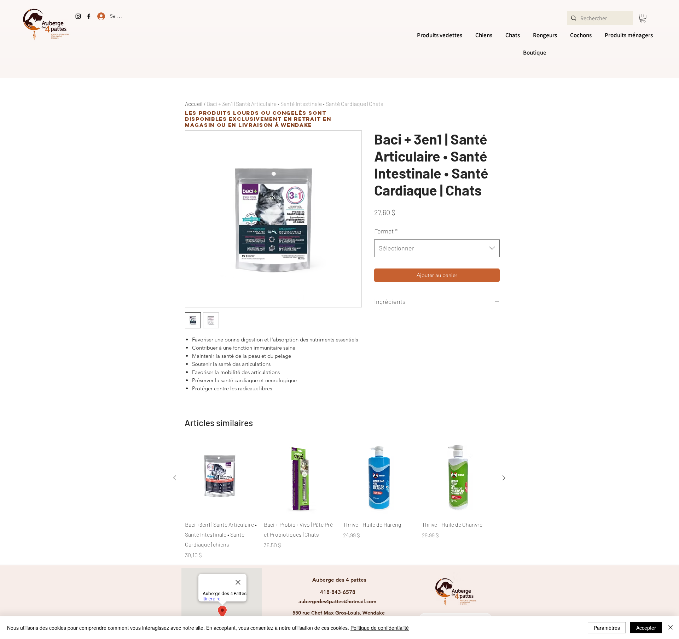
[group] (339, 501)
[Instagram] (78, 16)
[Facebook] (88, 16)
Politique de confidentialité (379, 627)
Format (385, 231)
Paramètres (607, 627)
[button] (643, 18)
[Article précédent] (174, 478)
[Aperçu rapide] (221, 478)
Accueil (194, 103)
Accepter (646, 627)
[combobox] (437, 248)
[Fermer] (670, 627)
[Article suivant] (504, 478)
